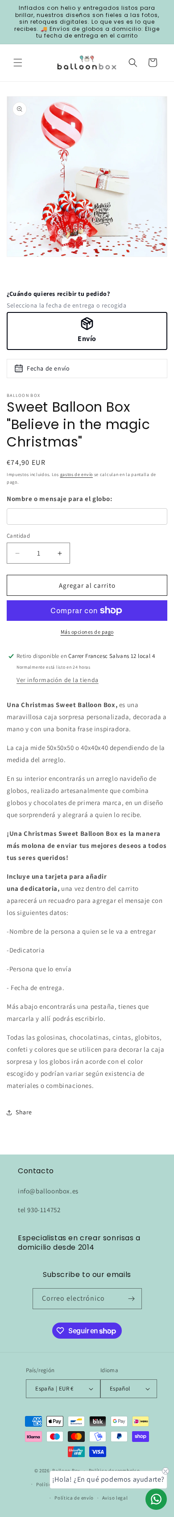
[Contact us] (156, 1499)
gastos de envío (76, 474)
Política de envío (74, 1498)
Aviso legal (115, 1498)
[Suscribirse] (131, 1298)
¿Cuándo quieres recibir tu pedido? (58, 294)
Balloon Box (66, 1470)
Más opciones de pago (87, 631)
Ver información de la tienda (58, 680)
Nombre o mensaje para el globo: (59, 498)
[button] (18, 62)
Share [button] (24, 1112)
